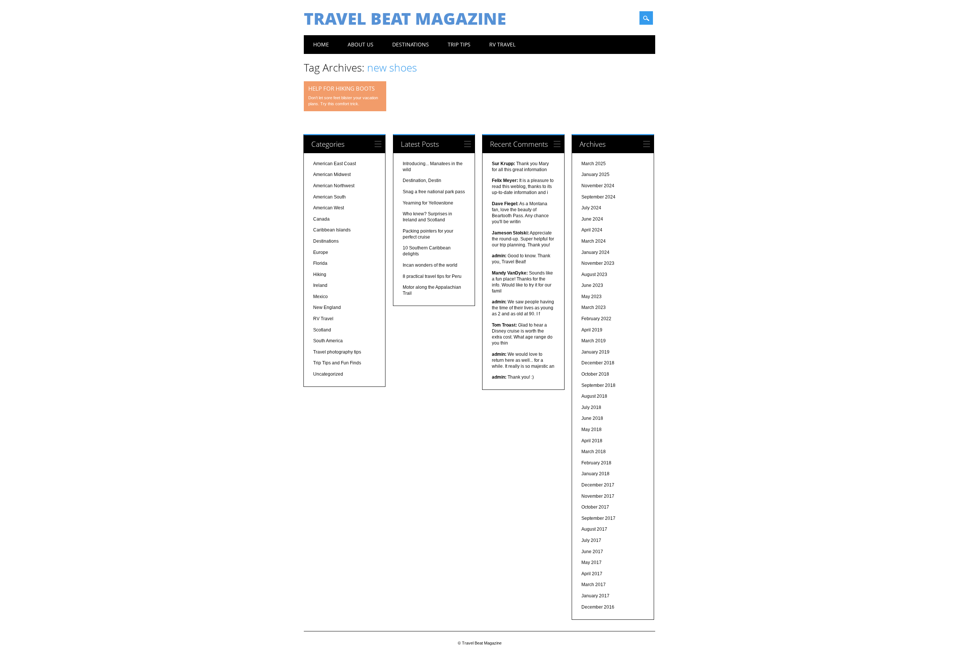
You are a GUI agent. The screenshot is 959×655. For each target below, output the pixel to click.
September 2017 (598, 518)
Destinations (410, 44)
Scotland (322, 330)
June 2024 (592, 219)
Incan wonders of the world (430, 265)
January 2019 (595, 352)
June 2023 (592, 285)
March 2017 (593, 584)
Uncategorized (328, 374)
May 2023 (591, 296)
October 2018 (595, 374)
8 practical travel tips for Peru (432, 276)
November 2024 (597, 185)
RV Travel (502, 44)
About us (360, 44)
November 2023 (597, 263)
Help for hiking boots (341, 88)
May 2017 (591, 562)
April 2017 (591, 573)
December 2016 (597, 607)
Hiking (319, 274)
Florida (320, 263)
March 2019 (593, 340)
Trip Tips (459, 44)
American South (329, 197)
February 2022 (596, 318)
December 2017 (597, 485)
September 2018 (598, 385)
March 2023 (593, 307)
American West (328, 207)
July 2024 (591, 207)
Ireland (320, 285)
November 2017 (597, 496)
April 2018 (591, 440)
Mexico (320, 296)
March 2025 (593, 163)
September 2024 (598, 197)
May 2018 (591, 429)
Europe (320, 252)
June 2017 (592, 551)
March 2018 (593, 451)
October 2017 (595, 507)
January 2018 (595, 473)
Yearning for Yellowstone (428, 203)
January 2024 (595, 252)
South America (328, 340)
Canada (321, 219)
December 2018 (597, 363)
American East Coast (334, 163)
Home (321, 44)
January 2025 (595, 174)
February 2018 (596, 463)
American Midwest (332, 174)
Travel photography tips (337, 352)
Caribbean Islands (332, 230)
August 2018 (594, 396)
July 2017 (591, 540)
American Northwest (333, 185)
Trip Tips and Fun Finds (337, 363)
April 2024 (591, 230)
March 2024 (593, 241)
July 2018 (591, 407)
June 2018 (592, 418)
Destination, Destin (422, 180)
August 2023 (594, 274)
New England (327, 307)
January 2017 (595, 595)
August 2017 (594, 529)
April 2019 (591, 330)
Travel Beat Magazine (405, 18)
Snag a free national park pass (434, 191)
